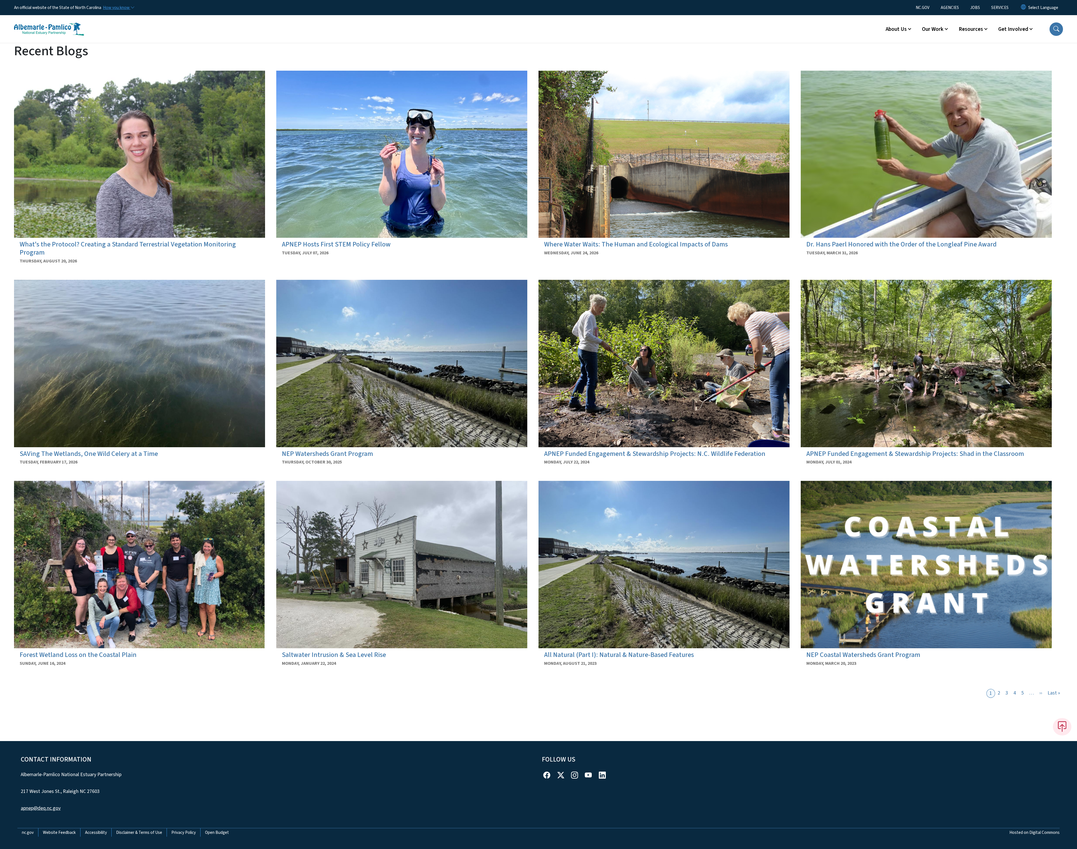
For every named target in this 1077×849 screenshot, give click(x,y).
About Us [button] (896, 29)
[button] (1056, 29)
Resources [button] (971, 29)
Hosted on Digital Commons (1034, 832)
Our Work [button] (932, 29)
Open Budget (217, 832)
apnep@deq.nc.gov (41, 808)
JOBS (975, 7)
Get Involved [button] (1013, 29)
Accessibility (96, 832)
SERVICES (1000, 7)
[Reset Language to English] (1023, 7)
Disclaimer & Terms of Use (139, 832)
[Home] (49, 22)
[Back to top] (1062, 726)
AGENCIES (950, 7)
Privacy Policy (183, 832)
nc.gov (28, 832)
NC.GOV (922, 7)
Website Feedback (59, 832)
